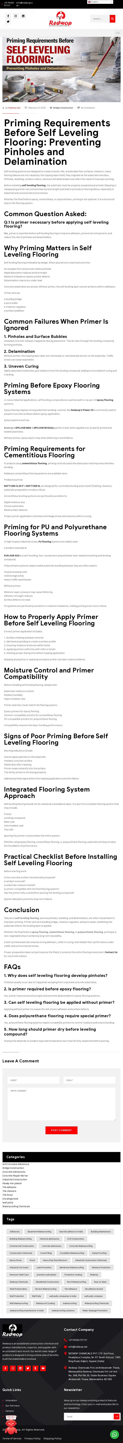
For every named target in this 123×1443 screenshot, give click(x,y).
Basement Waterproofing (39, 1231)
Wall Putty (36, 1296)
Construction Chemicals (21, 1253)
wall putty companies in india (62, 1296)
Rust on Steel (100, 1282)
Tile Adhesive (71, 1289)
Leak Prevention (44, 1267)
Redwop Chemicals (19, 1282)
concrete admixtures (51, 1246)
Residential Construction (47, 1282)
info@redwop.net (24, 4)
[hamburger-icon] (117, 33)
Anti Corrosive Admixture (16, 1164)
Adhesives (15, 1231)
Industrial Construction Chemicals (91, 1260)
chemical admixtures (49, 1238)
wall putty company (93, 1296)
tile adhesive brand (94, 1289)
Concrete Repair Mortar (15, 1175)
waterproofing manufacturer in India (27, 1310)
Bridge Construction (63, 107)
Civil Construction (75, 1238)
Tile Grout (8, 1194)
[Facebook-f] (8, 16)
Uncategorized (10, 1198)
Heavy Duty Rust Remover (55, 1260)
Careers (9, 1410)
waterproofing (70, 1303)
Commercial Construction (22, 1246)
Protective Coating (73, 1274)
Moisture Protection (101, 1267)
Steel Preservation (18, 1289)
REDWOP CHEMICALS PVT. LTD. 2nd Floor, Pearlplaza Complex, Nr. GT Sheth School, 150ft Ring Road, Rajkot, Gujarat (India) (95, 1357)
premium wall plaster (46, 1274)
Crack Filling (46, 1253)
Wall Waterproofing (19, 1303)
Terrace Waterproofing (45, 1289)
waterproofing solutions (63, 1310)
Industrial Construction (15, 1179)
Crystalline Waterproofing (72, 1253)
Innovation (11, 1400)
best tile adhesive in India (71, 1231)
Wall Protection (17, 1296)
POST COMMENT (61, 1130)
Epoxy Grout (15, 1260)
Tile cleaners (9, 1190)
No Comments (88, 107)
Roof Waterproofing (76, 1282)
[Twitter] (8, 21)
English (94, 2)
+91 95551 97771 (9, 4)
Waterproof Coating (45, 1303)
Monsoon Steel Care (19, 1274)
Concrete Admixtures (14, 1171)
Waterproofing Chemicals (16, 1206)
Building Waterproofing (21, 1238)
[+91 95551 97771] (65, 1340)
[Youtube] (43, 1368)
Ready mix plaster (12, 1183)
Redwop (94, 1274)
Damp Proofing (99, 1253)
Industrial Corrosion (19, 1267)
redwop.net (14, 107)
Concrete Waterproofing (81, 1246)
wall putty (8, 1202)
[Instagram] (15, 16)
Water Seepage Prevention (95, 1310)
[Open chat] (11, 1426)
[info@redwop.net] (65, 1346)
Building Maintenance (101, 1231)
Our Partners (12, 1405)
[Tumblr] (35, 1368)
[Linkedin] (23, 16)
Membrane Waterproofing (72, 1267)
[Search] (112, 19)
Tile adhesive (9, 1187)
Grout (32, 1260)
